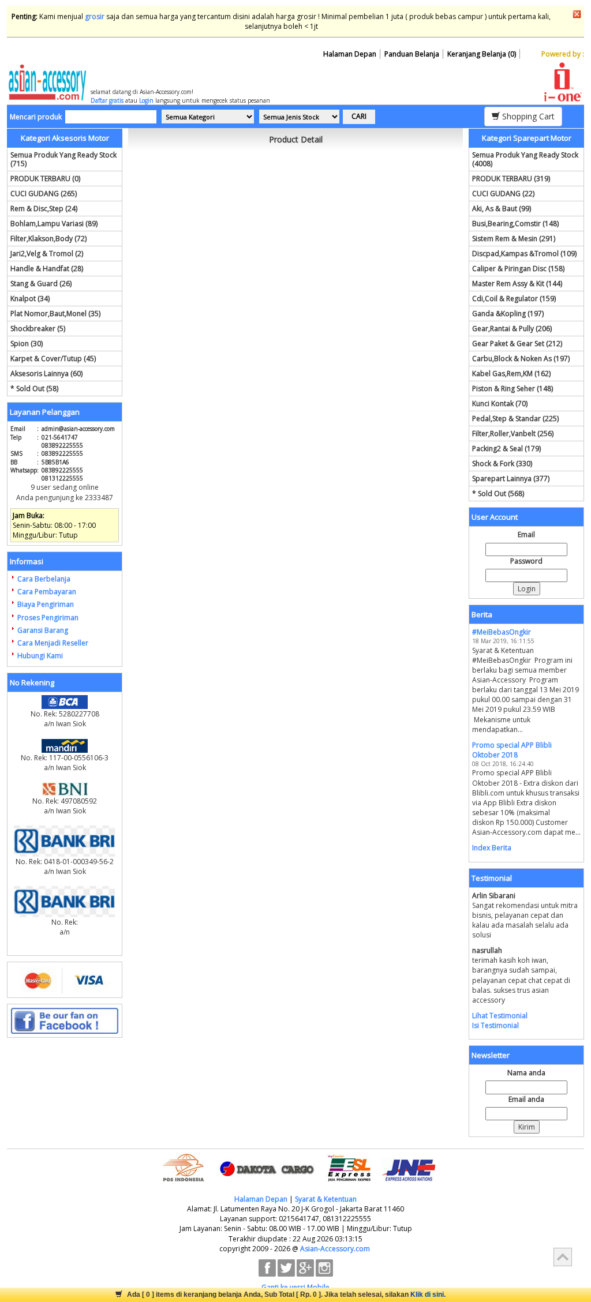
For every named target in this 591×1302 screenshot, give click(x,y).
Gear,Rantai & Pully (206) (512, 328)
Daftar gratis (107, 100)
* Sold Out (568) (498, 493)
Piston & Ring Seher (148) (512, 388)
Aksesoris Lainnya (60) (46, 373)
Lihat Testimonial (500, 1015)
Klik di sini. (428, 1294)
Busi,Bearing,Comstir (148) (515, 223)
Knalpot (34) (30, 298)
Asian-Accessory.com (335, 1249)
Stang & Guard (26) (41, 283)
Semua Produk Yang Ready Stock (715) (63, 159)
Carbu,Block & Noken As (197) (521, 358)
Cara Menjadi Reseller (52, 643)
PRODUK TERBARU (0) (45, 178)
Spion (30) (26, 343)
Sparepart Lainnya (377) (510, 478)
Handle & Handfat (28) (46, 268)
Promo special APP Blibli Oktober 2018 (512, 750)
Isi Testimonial (495, 1025)
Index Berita (491, 848)
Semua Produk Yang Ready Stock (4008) (525, 159)
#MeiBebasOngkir (501, 632)
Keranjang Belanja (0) (481, 54)
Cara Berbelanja (43, 579)
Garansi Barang (42, 630)
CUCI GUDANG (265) (43, 193)
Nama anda (526, 1073)
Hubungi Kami (40, 656)
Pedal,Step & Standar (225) (515, 418)
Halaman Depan (350, 54)
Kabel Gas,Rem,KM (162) (511, 373)
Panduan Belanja (412, 54)
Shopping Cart (527, 116)
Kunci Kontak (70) (500, 403)
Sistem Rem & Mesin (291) (513, 238)
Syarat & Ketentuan (326, 1199)
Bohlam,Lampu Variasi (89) (54, 223)
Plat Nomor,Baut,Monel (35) (55, 313)
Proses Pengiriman (47, 617)
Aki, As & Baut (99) (501, 208)
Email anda (526, 1099)
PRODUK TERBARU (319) (511, 178)
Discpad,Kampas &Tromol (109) (524, 253)
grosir (94, 16)
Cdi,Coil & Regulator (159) (514, 298)
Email (526, 534)
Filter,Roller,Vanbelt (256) (512, 433)
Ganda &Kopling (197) (508, 313)
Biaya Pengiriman (45, 604)
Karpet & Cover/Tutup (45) (53, 358)
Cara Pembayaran (46, 591)
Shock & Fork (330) (502, 463)
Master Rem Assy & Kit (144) (517, 283)
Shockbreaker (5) (37, 328)
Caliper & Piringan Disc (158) (518, 268)
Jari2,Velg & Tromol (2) (46, 253)
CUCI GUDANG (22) (503, 193)
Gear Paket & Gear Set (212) (517, 343)
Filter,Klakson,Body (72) (48, 238)
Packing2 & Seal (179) (506, 448)
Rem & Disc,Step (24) (43, 208)
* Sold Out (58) (34, 388)
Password (526, 561)
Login (146, 100)
